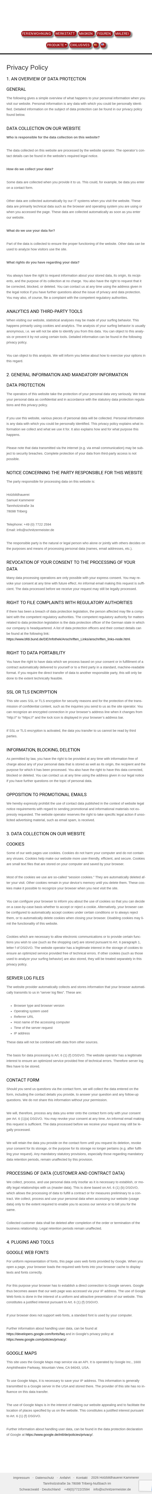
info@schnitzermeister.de (112, 1489)
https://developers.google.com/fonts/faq (35, 1334)
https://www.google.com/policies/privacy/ (36, 1339)
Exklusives (80, 45)
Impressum (21, 1478)
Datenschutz (44, 1478)
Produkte (55, 45)
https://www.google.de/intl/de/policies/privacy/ (59, 1435)
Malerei (122, 33)
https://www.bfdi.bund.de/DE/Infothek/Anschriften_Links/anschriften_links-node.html (68, 639)
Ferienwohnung (36, 33)
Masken (86, 33)
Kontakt (81, 1478)
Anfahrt (65, 1478)
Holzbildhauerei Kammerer (76, 14)
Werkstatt (65, 33)
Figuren (104, 33)
